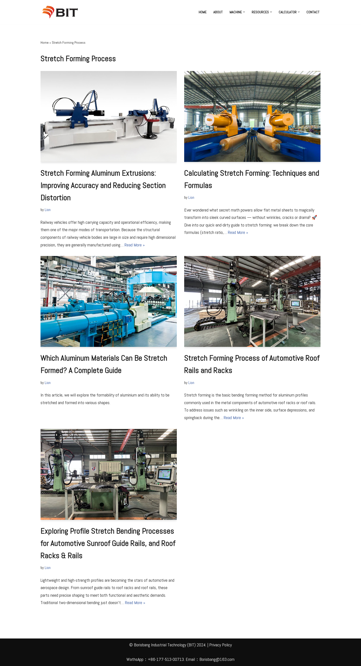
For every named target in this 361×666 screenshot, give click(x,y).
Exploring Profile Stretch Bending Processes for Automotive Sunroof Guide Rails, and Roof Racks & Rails (108, 543)
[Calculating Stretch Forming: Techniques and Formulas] (252, 116)
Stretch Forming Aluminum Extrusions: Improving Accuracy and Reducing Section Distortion (103, 185)
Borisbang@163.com (217, 659)
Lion (48, 209)
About (218, 12)
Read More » (135, 245)
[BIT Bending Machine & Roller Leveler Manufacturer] (61, 12)
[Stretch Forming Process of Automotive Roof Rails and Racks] (252, 301)
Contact (312, 12)
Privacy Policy (220, 645)
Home (203, 12)
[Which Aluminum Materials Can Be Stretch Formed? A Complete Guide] (109, 301)
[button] (244, 12)
